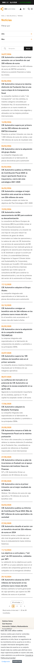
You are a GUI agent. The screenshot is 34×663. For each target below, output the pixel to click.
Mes (3, 39)
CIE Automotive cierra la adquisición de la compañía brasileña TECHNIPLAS (16, 332)
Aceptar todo (17, 661)
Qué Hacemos (7, 624)
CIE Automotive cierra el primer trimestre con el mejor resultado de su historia (16, 487)
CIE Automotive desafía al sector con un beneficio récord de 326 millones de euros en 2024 (17, 529)
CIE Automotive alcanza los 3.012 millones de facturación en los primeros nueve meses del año (15, 582)
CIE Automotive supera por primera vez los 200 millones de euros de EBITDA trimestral (16, 128)
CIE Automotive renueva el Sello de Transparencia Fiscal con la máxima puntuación (16, 433)
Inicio (2, 16)
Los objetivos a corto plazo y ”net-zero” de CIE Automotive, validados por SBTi (16, 556)
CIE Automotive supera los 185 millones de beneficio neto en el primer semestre (14, 359)
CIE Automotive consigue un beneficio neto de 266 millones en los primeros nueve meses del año (16, 311)
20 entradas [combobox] (16, 602)
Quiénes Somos (7, 621)
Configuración (6, 661)
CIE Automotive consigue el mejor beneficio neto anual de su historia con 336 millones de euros (15, 194)
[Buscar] (28, 48)
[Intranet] (19, 9)
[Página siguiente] (24, 606)
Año (2, 34)
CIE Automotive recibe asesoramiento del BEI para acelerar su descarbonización (16, 215)
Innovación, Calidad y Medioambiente (15, 626)
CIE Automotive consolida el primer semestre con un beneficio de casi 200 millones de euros (16, 60)
